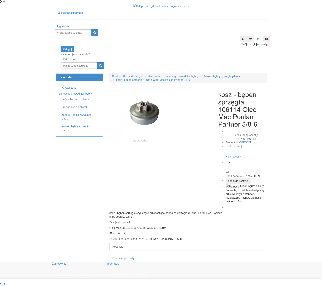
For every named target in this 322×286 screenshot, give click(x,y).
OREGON (245, 142)
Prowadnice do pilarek (74, 107)
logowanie (63, 26)
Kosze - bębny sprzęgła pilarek (75, 128)
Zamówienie (59, 263)
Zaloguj (67, 49)
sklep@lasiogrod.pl (71, 13)
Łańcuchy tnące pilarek (75, 99)
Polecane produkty (123, 258)
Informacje (113, 263)
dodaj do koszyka (238, 181)
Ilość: (229, 162)
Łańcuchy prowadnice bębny (76, 93)
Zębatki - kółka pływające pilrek (76, 116)
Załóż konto (70, 59)
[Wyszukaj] (94, 32)
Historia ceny (234, 156)
